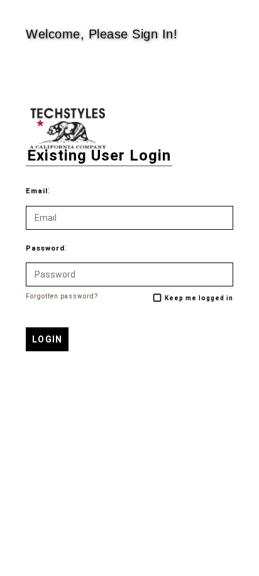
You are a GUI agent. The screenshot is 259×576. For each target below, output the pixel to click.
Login (47, 339)
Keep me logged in (199, 298)
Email (37, 191)
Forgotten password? (62, 296)
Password (45, 248)
